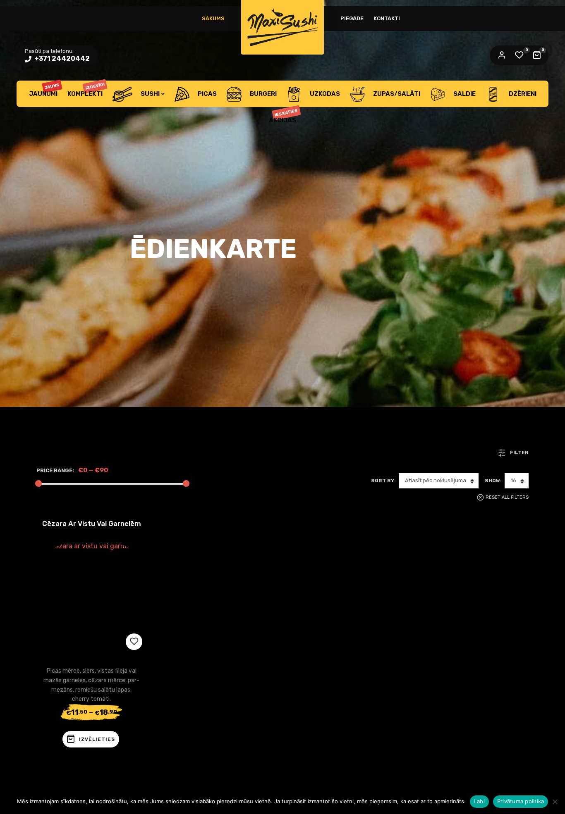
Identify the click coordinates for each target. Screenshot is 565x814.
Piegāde (352, 18)
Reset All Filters (507, 497)
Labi (479, 801)
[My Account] (501, 55)
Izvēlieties (97, 739)
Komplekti (86, 90)
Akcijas (284, 116)
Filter (519, 452)
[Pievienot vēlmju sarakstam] (134, 641)
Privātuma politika (520, 801)
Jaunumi (44, 90)
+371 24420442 (61, 58)
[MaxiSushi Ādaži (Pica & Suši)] (282, 27)
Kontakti (386, 18)
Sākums (213, 18)
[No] (555, 801)
